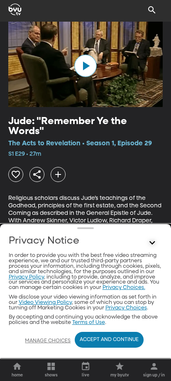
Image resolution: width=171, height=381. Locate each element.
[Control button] (152, 242)
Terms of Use (88, 322)
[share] (36, 174)
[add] (58, 174)
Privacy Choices (126, 308)
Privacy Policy (26, 277)
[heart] (15, 174)
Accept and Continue (109, 339)
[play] (85, 66)
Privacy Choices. (124, 287)
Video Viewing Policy (45, 302)
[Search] (152, 10)
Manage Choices (48, 341)
